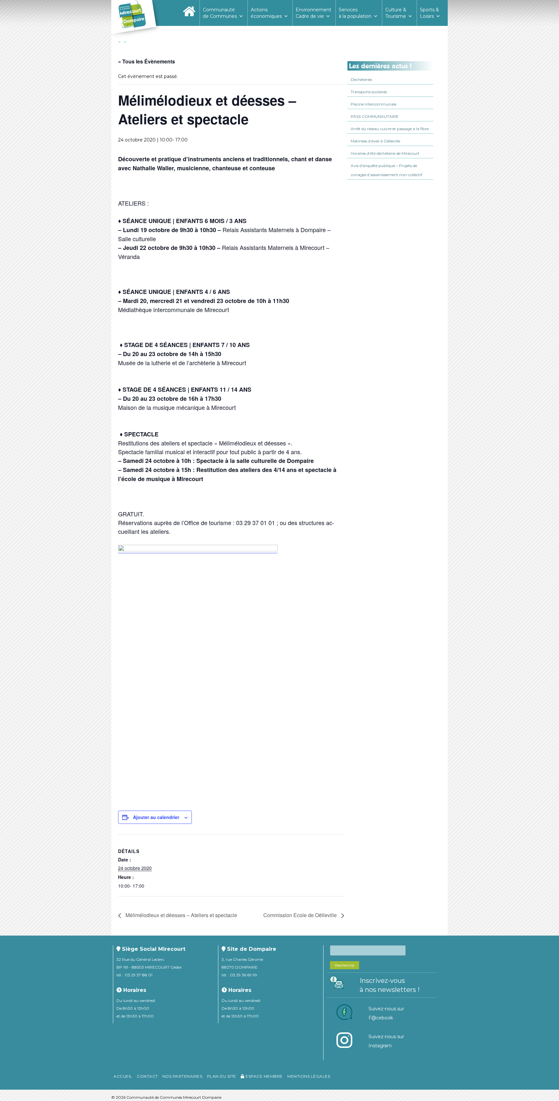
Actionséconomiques (266, 13)
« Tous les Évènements (146, 61)
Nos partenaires (182, 1076)
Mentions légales (308, 1076)
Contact (147, 1076)
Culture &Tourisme (395, 13)
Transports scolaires (369, 91)
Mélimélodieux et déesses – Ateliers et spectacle (180, 915)
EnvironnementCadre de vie (313, 13)
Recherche (344, 965)
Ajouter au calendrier (156, 817)
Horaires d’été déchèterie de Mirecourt (385, 153)
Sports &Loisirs (429, 13)
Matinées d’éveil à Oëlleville (375, 141)
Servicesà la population (355, 13)
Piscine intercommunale (373, 104)
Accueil (123, 1076)
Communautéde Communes (220, 13)
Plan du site (221, 1076)
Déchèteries (361, 79)
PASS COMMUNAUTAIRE (375, 116)
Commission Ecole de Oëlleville (300, 915)
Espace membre (264, 1076)
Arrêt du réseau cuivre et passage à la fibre (390, 128)
